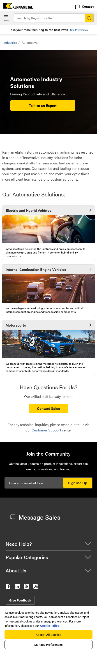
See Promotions (79, 30)
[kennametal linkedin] (17, 587)
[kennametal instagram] (35, 587)
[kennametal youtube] (26, 587)
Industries (10, 42)
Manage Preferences (48, 644)
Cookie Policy (49, 625)
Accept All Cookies (48, 634)
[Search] (89, 18)
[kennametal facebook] (8, 587)
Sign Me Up (77, 482)
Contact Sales (48, 408)
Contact (88, 6)
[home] (16, 7)
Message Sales (39, 516)
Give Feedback (20, 600)
